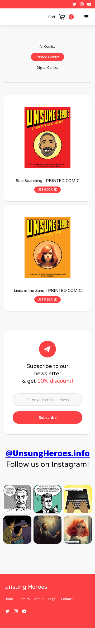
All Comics (47, 46)
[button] (86, 16)
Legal (52, 599)
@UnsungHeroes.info (48, 453)
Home (9, 599)
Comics (24, 599)
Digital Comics (48, 67)
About (39, 599)
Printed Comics (47, 57)
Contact (67, 599)
